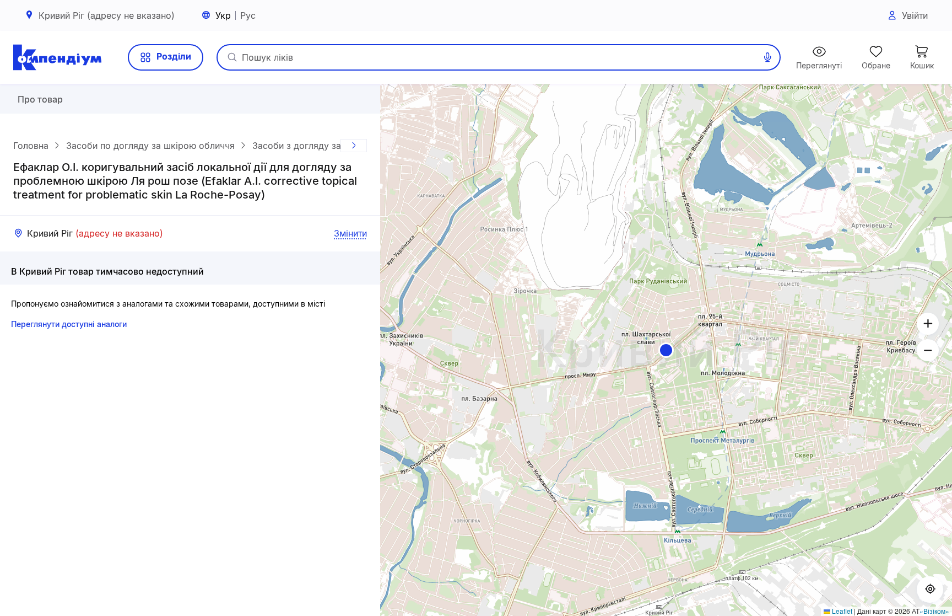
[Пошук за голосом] (767, 57)
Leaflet (841, 610)
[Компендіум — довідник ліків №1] (57, 57)
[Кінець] (353, 145)
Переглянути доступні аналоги (69, 324)
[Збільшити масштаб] (928, 324)
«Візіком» (934, 610)
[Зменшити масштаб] (928, 350)
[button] (666, 350)
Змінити (350, 233)
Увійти (915, 15)
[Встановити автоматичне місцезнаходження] (930, 589)
